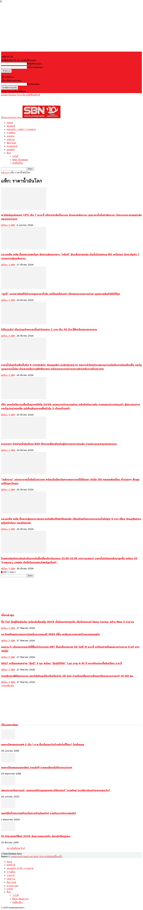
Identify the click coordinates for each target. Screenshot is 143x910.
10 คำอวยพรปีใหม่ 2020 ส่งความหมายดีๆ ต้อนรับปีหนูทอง (35, 836)
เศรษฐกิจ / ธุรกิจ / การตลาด (21, 129)
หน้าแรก (5, 172)
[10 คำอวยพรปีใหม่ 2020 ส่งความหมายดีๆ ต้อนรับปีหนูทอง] (8, 830)
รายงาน (10, 136)
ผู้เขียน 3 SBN (8, 225)
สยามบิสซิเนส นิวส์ (16, 848)
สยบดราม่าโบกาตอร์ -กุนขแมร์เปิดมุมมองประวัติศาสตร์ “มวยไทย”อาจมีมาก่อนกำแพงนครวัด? (55, 790)
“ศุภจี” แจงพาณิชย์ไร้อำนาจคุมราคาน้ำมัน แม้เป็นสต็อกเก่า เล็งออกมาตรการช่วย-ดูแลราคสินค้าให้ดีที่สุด (60, 294)
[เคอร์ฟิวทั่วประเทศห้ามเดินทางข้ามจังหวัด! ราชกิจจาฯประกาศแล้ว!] (8, 807)
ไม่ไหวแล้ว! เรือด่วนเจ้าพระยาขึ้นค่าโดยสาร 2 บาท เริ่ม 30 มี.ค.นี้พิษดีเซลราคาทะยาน (49, 329)
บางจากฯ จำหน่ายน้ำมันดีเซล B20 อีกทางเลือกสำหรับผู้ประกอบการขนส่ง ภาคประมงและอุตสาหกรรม (59, 444)
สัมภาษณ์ (11, 143)
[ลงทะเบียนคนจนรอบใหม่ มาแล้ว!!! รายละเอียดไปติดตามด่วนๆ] (8, 761)
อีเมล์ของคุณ (33, 84)
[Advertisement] (33, 101)
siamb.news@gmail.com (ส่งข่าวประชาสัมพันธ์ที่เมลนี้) (36, 856)
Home (10, 122)
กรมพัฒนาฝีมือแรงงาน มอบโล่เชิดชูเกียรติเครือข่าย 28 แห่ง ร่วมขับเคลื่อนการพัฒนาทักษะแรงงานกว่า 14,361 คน (67, 676)
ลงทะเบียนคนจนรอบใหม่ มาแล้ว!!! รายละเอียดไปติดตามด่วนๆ (36, 768)
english (11, 149)
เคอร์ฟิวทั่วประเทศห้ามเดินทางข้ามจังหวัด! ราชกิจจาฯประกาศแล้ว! (38, 813)
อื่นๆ (9, 153)
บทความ (11, 139)
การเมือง (11, 132)
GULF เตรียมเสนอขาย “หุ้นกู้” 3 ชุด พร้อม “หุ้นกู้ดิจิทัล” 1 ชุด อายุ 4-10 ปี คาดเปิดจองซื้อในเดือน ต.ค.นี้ (61, 663)
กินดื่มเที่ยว (17, 163)
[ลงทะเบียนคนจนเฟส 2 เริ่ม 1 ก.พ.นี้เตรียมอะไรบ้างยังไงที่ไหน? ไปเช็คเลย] (8, 738)
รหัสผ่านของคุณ (35, 67)
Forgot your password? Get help (15, 74)
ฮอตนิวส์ (11, 126)
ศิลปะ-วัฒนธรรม (20, 159)
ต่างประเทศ (12, 146)
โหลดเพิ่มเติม (7, 685)
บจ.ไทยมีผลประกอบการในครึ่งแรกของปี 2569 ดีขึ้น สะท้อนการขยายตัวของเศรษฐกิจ (50, 634)
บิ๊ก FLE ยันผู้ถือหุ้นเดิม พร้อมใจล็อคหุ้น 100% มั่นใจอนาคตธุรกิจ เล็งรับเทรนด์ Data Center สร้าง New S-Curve (67, 622)
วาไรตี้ (15, 156)
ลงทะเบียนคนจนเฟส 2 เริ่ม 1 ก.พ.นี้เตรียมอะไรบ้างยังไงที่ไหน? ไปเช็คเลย (42, 745)
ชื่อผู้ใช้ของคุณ (34, 64)
